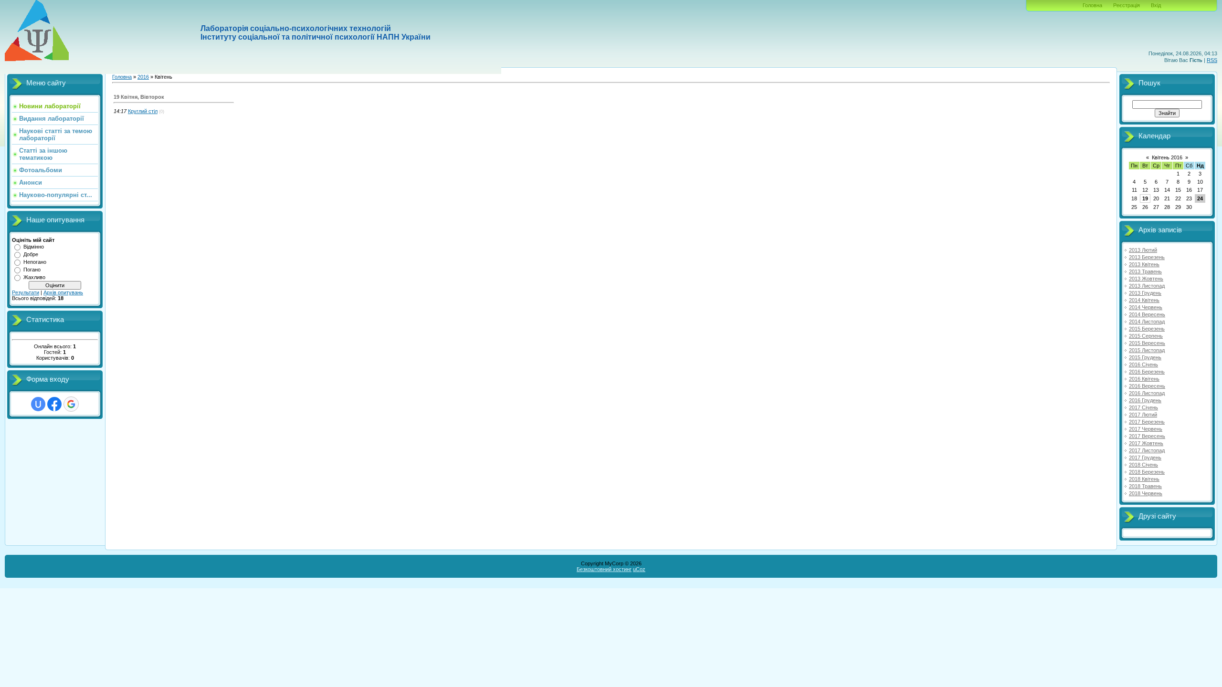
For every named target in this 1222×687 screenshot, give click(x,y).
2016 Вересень (1147, 386)
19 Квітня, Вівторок (139, 97)
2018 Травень (1145, 486)
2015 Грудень (1145, 357)
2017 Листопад (1147, 450)
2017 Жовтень (1146, 443)
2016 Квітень (1144, 379)
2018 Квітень (1144, 479)
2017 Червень (1145, 429)
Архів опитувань (63, 292)
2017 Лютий (1143, 414)
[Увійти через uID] (38, 404)
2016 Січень (1143, 364)
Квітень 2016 (1167, 157)
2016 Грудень (1145, 400)
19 (1145, 198)
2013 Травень (1145, 271)
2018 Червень (1145, 493)
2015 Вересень (1147, 343)
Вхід (1156, 5)
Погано (32, 269)
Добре (30, 254)
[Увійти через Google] (71, 404)
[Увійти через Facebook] (54, 404)
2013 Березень (1147, 257)
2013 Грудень (1145, 293)
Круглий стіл (143, 111)
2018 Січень (1143, 465)
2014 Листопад (1147, 321)
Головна (1092, 5)
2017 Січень (1143, 407)
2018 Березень (1147, 472)
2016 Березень (1147, 372)
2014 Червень (1145, 307)
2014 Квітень (1144, 300)
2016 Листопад (1147, 393)
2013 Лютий (1143, 250)
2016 (143, 77)
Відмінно (33, 247)
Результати (25, 292)
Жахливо (34, 277)
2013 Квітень (1144, 264)
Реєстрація (1126, 5)
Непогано (34, 262)
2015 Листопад (1147, 350)
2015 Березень (1147, 329)
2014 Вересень (1147, 314)
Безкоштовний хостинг (604, 569)
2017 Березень (1147, 422)
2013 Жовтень (1146, 278)
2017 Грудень (1145, 457)
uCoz (639, 569)
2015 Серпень (1146, 336)
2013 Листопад (1147, 286)
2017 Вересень (1147, 436)
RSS (1212, 60)
